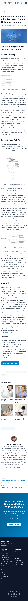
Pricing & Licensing (5, 563)
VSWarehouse (4, 555)
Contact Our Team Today (10, 363)
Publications (18, 560)
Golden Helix (17, 372)
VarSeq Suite (4, 553)
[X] (11, 594)
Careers (3, 582)
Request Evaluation (14, 524)
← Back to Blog (5, 11)
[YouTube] (19, 594)
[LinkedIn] (8, 594)
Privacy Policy (14, 596)
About (2, 572)
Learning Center (19, 554)
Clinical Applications (6, 557)
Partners (3, 574)
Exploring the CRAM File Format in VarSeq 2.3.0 (13, 487)
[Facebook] (14, 594)
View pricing (14, 529)
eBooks (17, 558)
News (2, 578)
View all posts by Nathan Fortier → (14, 467)
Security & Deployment (6, 561)
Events (2, 580)
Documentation (19, 562)
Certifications (4, 576)
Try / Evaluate (4, 565)
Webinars (17, 556)
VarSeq (24, 372)
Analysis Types (5, 559)
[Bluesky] (16, 594)
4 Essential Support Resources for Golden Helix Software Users (13, 481)
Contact (3, 585)
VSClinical (4, 374)
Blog (16, 551)
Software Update (22, 25)
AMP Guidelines (9, 372)
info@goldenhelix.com (9, 332)
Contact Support (19, 564)
